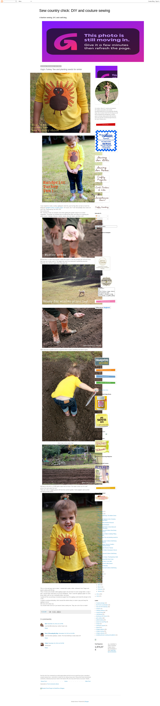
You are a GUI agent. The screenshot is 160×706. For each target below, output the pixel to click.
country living (99, 612)
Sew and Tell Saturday (102, 606)
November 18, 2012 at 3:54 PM (56, 643)
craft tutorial (99, 614)
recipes (98, 623)
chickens (98, 608)
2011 (97, 594)
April (99, 584)
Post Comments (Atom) (53, 684)
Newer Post (44, 681)
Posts (98, 216)
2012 (97, 509)
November (100, 513)
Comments (100, 218)
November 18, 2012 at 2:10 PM (55, 623)
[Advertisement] (106, 342)
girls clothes (99, 618)
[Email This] (53, 612)
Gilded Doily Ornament (103, 524)
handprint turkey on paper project (54, 207)
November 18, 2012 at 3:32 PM (66, 633)
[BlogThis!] (55, 612)
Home (66, 681)
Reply (46, 628)
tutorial (98, 627)
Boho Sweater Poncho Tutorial (105, 547)
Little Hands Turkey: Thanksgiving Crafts (108, 557)
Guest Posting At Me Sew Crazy (105, 559)
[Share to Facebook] (58, 612)
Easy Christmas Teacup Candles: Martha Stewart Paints (106, 545)
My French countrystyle (102, 605)
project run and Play (101, 622)
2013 (97, 507)
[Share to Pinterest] (60, 612)
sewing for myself (100, 625)
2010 (97, 596)
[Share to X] (56, 612)
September (101, 574)
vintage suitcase (100, 633)
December (100, 511)
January (100, 591)
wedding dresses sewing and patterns (105, 635)
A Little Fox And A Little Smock (105, 563)
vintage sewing (100, 631)
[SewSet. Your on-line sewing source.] (101, 390)
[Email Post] (50, 611)
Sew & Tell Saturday (103, 565)
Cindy (46, 643)
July (99, 578)
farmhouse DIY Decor (101, 616)
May (99, 582)
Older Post (87, 681)
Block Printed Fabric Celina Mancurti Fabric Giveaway (107, 527)
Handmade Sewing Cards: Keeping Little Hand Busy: (106, 519)
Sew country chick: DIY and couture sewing (74, 11)
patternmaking (99, 620)
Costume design (100, 603)
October (100, 572)
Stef (46, 623)
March (99, 587)
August (100, 576)
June (99, 580)
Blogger (87, 701)
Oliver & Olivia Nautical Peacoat (106, 522)
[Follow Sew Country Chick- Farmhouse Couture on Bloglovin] (103, 308)
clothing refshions (100, 610)
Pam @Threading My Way (51, 633)
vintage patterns (100, 629)
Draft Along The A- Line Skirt (105, 561)
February (100, 589)
